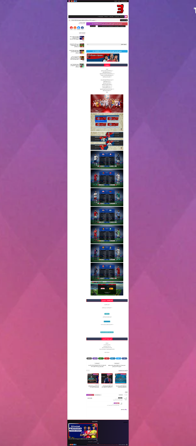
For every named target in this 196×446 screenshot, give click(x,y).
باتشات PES (111, 16)
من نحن (119, 1)
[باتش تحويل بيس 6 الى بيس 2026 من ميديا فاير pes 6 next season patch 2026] (82, 58)
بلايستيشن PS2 (101, 16)
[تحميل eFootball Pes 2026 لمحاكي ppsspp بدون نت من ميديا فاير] (82, 45)
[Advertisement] (107, 35)
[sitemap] (69, 444)
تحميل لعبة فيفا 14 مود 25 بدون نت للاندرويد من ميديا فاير (74, 65)
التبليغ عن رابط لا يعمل (124, 1)
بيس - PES (122, 16)
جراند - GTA (117, 16)
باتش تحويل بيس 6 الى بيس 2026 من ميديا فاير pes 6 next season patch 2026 (77, 58)
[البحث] (69, 1)
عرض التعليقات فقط (97, 394)
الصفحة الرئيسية (111, 26)
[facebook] (76, 1)
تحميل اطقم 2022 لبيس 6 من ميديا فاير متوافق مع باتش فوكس (121, 386)
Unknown (120, 397)
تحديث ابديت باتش (104, 26)
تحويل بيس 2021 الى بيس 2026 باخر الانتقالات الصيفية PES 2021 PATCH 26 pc (77, 38)
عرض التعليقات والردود (90, 394)
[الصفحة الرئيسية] (126, 16)
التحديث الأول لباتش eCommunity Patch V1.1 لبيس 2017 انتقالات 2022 (107, 386)
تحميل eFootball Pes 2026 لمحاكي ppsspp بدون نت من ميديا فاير (106, 20)
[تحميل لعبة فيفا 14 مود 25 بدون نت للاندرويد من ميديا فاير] (82, 65)
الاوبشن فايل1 (107, 321)
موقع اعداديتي (116, 403)
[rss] (71, 1)
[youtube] (73, 1)
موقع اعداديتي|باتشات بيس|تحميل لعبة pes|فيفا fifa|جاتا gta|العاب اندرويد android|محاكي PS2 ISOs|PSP (102, 444)
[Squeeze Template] (127, 444)
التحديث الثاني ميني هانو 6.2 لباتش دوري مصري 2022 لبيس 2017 (93, 386)
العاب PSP (106, 16)
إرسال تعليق (89, 398)
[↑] (98, 443)
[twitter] (74, 1)
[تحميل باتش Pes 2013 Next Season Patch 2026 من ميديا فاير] (82, 51)
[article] (97, 365)
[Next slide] (87, 370)
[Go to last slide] (89, 370)
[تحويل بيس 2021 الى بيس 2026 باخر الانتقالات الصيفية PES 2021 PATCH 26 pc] (82, 38)
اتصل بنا (116, 1)
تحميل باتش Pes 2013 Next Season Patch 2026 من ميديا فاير (84, 20)
